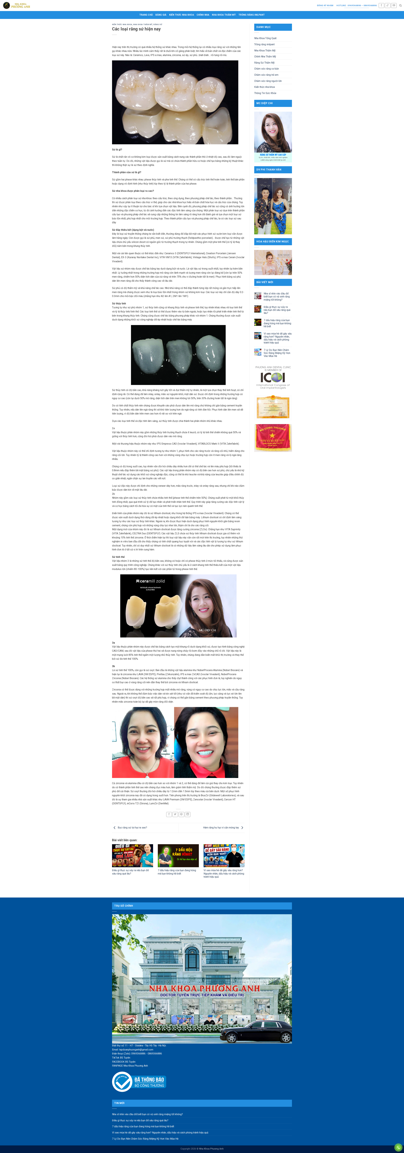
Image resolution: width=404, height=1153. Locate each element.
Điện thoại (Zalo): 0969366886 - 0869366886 (137, 1053)
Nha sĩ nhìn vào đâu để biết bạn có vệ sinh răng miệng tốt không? (277, 296)
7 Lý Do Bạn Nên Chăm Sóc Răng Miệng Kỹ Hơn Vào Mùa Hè (277, 353)
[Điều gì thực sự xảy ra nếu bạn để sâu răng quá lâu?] (132, 855)
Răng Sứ (157, 24)
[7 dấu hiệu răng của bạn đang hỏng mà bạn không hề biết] (178, 855)
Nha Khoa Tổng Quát (265, 38)
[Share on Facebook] (169, 814)
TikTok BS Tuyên (121, 1057)
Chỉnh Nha (203, 15)
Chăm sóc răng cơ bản (266, 68)
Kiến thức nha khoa (181, 15)
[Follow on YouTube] (394, 5)
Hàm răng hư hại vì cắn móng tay (221, 827)
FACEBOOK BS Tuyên (123, 1061)
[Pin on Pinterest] (181, 814)
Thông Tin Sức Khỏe (265, 93)
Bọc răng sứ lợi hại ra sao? (132, 827)
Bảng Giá (160, 15)
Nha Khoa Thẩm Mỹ (224, 15)
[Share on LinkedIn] (187, 814)
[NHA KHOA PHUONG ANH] (16, 5)
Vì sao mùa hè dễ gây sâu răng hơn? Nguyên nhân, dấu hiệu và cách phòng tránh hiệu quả (224, 873)
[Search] (400, 6)
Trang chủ (146, 15)
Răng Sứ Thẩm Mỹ (264, 62)
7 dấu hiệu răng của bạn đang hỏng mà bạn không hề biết (177, 872)
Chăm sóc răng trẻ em (266, 74)
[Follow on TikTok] (387, 5)
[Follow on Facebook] (381, 5)
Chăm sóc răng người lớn (268, 80)
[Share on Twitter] (175, 814)
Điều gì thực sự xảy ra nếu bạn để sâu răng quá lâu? (130, 872)
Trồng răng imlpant (251, 15)
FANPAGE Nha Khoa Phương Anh (130, 1065)
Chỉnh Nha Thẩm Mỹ (265, 56)
